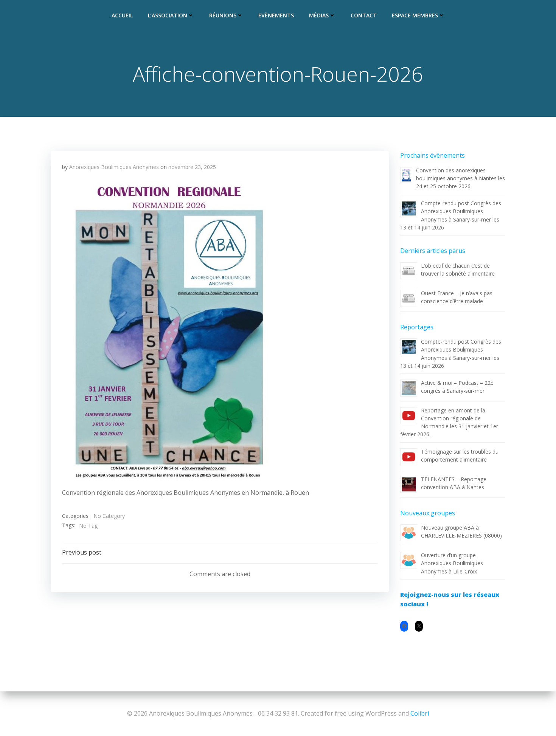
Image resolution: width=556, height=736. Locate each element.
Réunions (222, 15)
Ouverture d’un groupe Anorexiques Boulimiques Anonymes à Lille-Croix (452, 563)
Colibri (419, 713)
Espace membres (415, 15)
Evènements (276, 15)
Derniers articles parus (432, 250)
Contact (364, 15)
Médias (319, 15)
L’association (167, 15)
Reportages (416, 327)
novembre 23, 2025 (192, 166)
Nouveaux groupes (427, 513)
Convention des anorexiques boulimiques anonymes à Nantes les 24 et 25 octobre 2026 (460, 178)
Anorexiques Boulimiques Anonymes (114, 166)
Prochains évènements (432, 155)
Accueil (122, 15)
